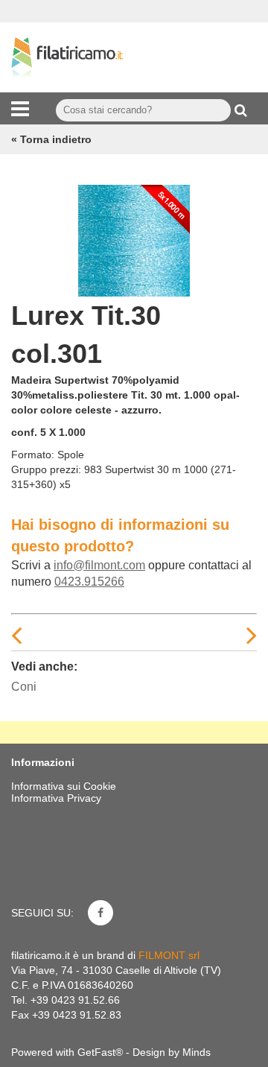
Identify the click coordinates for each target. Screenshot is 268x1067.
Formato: (32, 454)
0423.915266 (89, 581)
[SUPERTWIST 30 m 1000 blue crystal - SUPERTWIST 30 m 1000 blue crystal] (134, 237)
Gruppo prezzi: (46, 469)
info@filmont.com (99, 565)
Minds (196, 1052)
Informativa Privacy (56, 798)
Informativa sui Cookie (63, 786)
